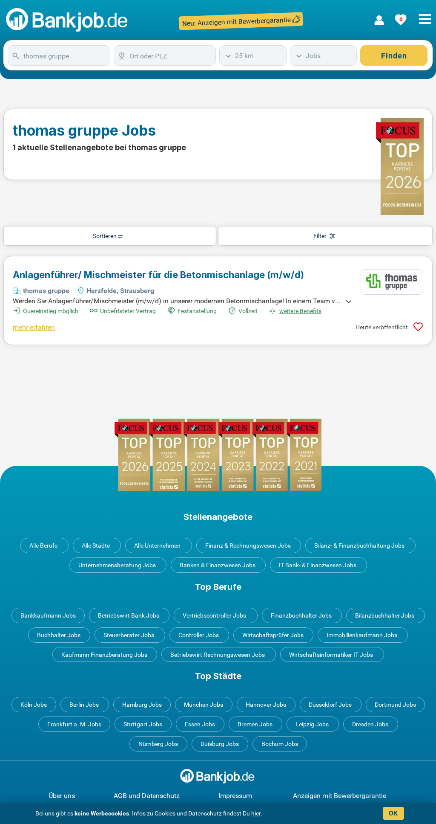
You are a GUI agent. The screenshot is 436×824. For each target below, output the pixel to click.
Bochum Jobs (279, 743)
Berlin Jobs (84, 704)
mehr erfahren (34, 327)
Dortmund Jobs (395, 704)
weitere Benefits (300, 311)
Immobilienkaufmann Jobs (362, 635)
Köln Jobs (33, 704)
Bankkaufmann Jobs (48, 615)
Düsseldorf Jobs (330, 704)
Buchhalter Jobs (58, 635)
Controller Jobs (198, 635)
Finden (394, 55)
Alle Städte (96, 545)
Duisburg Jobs (220, 743)
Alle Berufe (43, 545)
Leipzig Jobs (312, 724)
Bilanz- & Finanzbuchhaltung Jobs (359, 545)
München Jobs (203, 704)
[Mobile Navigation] (425, 14)
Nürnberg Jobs (158, 743)
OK (393, 813)
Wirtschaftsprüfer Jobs (273, 635)
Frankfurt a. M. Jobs (74, 724)
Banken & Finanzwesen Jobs (217, 565)
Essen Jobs (200, 724)
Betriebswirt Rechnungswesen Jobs (217, 654)
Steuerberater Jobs (128, 635)
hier (256, 813)
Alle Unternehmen (157, 545)
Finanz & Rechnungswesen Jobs (248, 545)
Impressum (235, 796)
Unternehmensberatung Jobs (117, 565)
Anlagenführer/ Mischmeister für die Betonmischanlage (158, 274)
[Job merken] (418, 327)
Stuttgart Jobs (142, 724)
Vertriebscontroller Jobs (214, 615)
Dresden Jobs (370, 724)
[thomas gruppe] (392, 282)
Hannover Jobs (266, 704)
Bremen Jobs (255, 724)
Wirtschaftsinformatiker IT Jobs (331, 654)
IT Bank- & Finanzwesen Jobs (317, 565)
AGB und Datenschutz (147, 796)
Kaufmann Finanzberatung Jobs (104, 654)
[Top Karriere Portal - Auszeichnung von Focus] (218, 454)
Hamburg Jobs (142, 704)
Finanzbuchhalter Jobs (301, 615)
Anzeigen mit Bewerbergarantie (339, 796)
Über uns (62, 796)
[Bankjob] (68, 20)
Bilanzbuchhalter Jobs (384, 615)
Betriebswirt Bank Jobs (128, 615)
